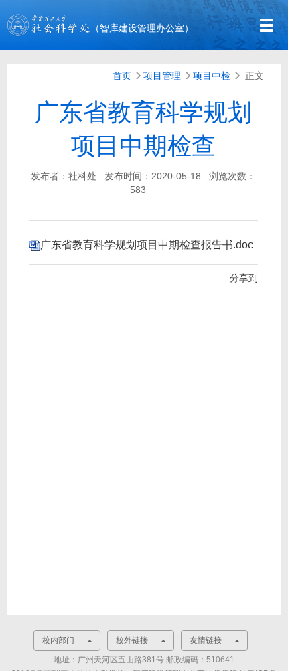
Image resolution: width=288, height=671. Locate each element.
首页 (122, 75)
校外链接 (132, 640)
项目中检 (211, 75)
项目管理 (162, 75)
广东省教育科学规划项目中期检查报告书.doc (146, 244)
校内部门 (58, 640)
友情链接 (206, 640)
